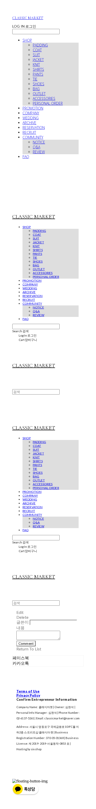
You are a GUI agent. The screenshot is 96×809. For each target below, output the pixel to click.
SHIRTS (38, 69)
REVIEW (39, 151)
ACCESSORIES (44, 98)
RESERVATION (34, 127)
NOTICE (39, 142)
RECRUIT (29, 132)
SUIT (36, 54)
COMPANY (31, 113)
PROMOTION (33, 108)
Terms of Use (28, 691)
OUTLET (39, 93)
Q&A (36, 147)
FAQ (26, 156)
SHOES (38, 83)
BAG (36, 88)
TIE (35, 79)
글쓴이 (22, 622)
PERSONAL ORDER (48, 103)
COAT (37, 49)
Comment (26, 643)
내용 (20, 627)
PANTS (38, 74)
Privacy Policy (28, 695)
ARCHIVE (29, 122)
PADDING (40, 45)
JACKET (38, 59)
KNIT (36, 64)
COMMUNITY (33, 137)
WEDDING (31, 117)
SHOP (27, 40)
